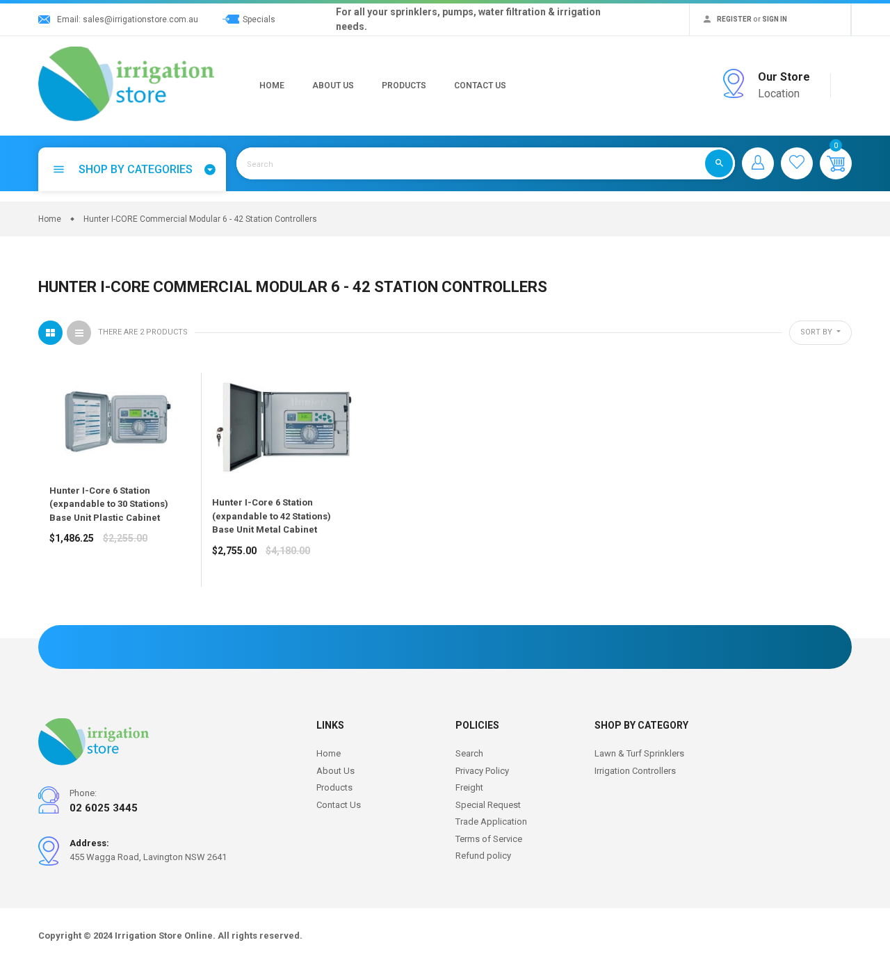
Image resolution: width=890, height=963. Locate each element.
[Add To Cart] (63, 587)
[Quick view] (94, 587)
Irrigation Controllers (635, 771)
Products (404, 85)
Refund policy (483, 855)
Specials (259, 19)
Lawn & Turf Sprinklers (639, 753)
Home (271, 85)
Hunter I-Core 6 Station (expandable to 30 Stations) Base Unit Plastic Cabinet (108, 504)
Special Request (488, 805)
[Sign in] (758, 163)
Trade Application (491, 821)
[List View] (79, 333)
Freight (469, 787)
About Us (333, 85)
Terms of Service (488, 839)
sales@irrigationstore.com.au (140, 19)
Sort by (817, 332)
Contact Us (480, 85)
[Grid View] (50, 333)
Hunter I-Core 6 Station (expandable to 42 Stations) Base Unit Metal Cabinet (271, 516)
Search (469, 753)
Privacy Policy (482, 771)
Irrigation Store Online (164, 935)
